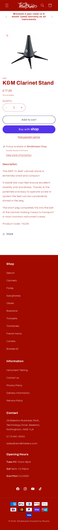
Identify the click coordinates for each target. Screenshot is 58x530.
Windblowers (23, 521)
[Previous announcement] (6, 16)
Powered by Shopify (39, 521)
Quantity (7, 101)
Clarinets (11, 280)
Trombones (12, 326)
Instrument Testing (17, 370)
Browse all (12, 349)
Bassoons (12, 311)
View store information (19, 155)
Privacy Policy (14, 385)
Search (10, 273)
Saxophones (13, 296)
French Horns (14, 333)
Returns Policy (14, 400)
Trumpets (11, 318)
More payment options (29, 137)
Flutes (10, 288)
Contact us (12, 378)
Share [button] (9, 234)
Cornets (10, 341)
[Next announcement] (51, 16)
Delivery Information (18, 393)
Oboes (10, 303)
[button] (6, 5)
